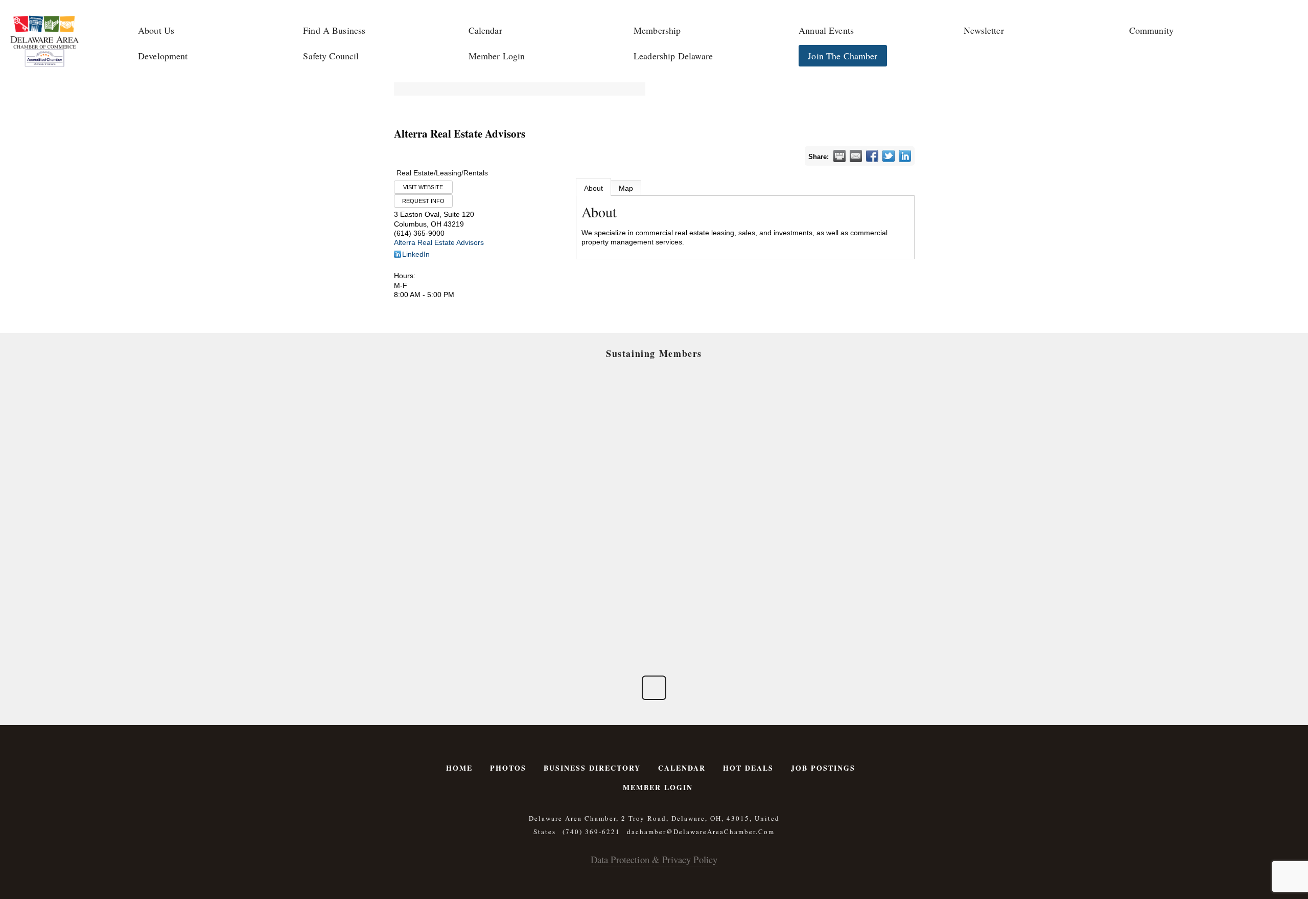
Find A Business (334, 30)
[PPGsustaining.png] (593, 486)
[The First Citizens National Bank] (715, 555)
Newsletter (983, 30)
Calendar (485, 30)
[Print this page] (839, 156)
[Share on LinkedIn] (905, 156)
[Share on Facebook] (872, 156)
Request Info (423, 201)
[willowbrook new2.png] (471, 624)
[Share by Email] (856, 156)
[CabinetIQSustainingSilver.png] (837, 486)
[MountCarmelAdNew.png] (471, 486)
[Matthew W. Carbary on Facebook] (654, 688)
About (593, 188)
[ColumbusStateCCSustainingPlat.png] (471, 418)
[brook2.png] (715, 486)
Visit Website (423, 187)
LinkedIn (416, 254)
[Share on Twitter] (888, 156)
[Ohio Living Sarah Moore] (837, 555)
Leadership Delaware (673, 56)
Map (626, 188)
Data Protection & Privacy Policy (654, 859)
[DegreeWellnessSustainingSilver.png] (593, 555)
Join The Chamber (842, 56)
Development (163, 56)
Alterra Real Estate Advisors (439, 242)
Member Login (497, 56)
